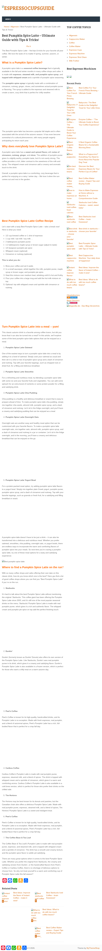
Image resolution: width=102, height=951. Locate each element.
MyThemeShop (93, 948)
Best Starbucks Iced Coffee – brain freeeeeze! (87, 219)
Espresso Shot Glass (78, 57)
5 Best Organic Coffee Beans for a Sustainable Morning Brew (89, 145)
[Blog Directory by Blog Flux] (72, 298)
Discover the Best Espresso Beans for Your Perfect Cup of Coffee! (89, 169)
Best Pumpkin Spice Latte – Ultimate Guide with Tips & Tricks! (88, 246)
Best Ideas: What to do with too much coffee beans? (88, 282)
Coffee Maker (74, 46)
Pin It (28, 46)
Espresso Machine (77, 53)
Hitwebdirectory (73, 295)
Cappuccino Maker (77, 39)
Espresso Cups (75, 50)
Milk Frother (74, 61)
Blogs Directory (73, 300)
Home (6, 27)
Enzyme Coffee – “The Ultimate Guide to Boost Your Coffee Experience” (89, 122)
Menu (8, 19)
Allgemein (15, 27)
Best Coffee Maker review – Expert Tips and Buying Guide (89, 181)
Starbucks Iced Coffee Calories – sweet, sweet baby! (89, 205)
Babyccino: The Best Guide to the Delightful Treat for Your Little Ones (89, 105)
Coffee (72, 43)
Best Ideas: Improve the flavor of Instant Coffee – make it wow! (89, 270)
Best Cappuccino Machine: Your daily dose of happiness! (89, 258)
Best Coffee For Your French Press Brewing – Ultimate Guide (89, 90)
